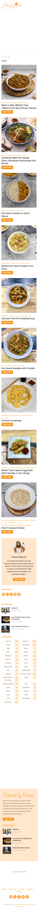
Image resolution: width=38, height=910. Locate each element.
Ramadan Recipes (29, 468)
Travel (19, 892)
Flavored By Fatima (22, 904)
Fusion (5, 523)
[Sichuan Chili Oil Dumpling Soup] (18, 279)
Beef (20, 102)
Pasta (25, 102)
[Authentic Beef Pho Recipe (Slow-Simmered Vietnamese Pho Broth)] (18, 118)
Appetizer (5, 316)
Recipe (21, 889)
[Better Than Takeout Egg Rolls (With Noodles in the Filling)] (18, 431)
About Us (12, 889)
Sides (28, 525)
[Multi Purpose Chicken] (18, 484)
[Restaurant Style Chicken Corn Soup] (18, 227)
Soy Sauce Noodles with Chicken (18, 368)
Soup (25, 155)
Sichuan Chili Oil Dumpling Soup (18, 318)
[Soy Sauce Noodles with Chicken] (18, 329)
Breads (26, 520)
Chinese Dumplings (11, 420)
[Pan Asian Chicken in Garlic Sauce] (18, 174)
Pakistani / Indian (15, 523)
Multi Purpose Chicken (13, 528)
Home (3, 56)
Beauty (30, 889)
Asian (3, 102)
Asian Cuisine (12, 102)
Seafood (4, 418)
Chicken (21, 211)
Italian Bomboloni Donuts (20, 626)
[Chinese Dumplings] (18, 379)
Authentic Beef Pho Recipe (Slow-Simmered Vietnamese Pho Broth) (18, 161)
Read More (7, 112)
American (5, 520)
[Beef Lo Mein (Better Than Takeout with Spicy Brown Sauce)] (18, 66)
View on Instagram (19, 871)
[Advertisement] (19, 31)
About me (8, 819)
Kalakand (14, 608)
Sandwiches (20, 525)
